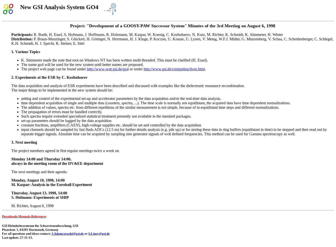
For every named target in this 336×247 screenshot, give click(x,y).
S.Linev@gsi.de (99, 233)
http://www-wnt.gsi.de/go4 (108, 69)
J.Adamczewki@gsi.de (67, 233)
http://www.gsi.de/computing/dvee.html (174, 69)
